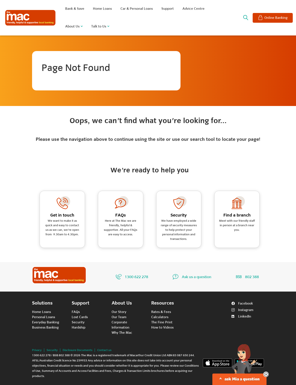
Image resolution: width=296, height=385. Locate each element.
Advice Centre (193, 8)
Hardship (78, 327)
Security (78, 322)
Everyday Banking (45, 322)
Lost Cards (80, 317)
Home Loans (41, 312)
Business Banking (45, 327)
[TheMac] (59, 275)
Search (245, 18)
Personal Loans (43, 317)
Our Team (119, 317)
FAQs (76, 312)
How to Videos (162, 327)
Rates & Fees (161, 312)
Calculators (159, 317)
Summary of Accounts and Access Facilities (70, 371)
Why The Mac (122, 332)
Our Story (119, 312)
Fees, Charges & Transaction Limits (127, 371)
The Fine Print (161, 322)
